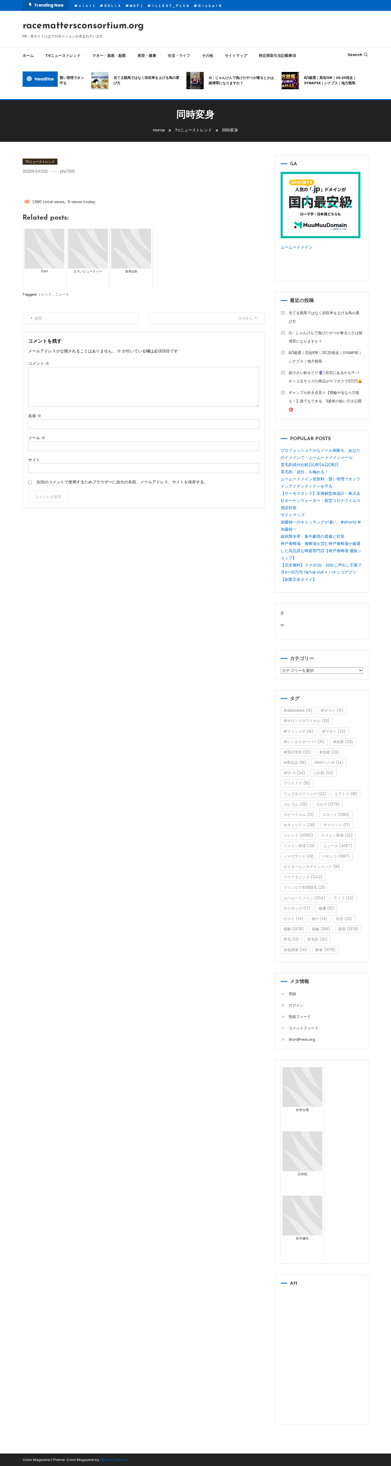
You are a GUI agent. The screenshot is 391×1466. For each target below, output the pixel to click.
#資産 (329, 752)
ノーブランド (299, 856)
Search (355, 54)
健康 (326, 908)
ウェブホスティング (305, 793)
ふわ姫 (323, 772)
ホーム (28, 55)
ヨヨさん (245, 318)
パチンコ (336, 856)
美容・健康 (147, 55)
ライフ (344, 898)
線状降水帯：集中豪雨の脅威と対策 (312, 536)
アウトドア (297, 783)
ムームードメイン (297, 247)
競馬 (348, 929)
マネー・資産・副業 (109, 55)
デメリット (336, 825)
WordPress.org (302, 1039)
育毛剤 (317, 939)
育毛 (291, 939)
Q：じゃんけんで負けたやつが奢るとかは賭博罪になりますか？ (231, 80)
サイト (34, 460)
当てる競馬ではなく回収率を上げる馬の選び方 (136, 80)
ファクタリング (303, 877)
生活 (344, 918)
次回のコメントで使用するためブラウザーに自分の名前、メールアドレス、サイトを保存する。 (122, 482)
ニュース (62, 294)
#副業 (343, 741)
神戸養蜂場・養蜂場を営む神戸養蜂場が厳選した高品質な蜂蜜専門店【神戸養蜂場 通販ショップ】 (321, 551)
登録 (292, 993)
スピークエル (299, 814)
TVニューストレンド (63, 55)
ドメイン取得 (337, 835)
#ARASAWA (298, 710)
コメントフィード (303, 1028)
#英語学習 (297, 752)
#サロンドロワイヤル (307, 720)
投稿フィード (300, 1016)
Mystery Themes (114, 1459)
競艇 (294, 929)
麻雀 (325, 949)
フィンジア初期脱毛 (304, 887)
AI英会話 (295, 762)
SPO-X (294, 772)
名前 (34, 416)
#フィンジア (299, 731)
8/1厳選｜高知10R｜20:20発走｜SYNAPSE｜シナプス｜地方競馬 (320, 80)
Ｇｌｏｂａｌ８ (210, 5)
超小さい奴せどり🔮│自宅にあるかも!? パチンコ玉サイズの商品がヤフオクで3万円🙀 (325, 377)
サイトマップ (236, 55)
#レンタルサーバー (304, 741)
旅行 (319, 918)
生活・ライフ (179, 55)
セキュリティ (299, 825)
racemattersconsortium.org (83, 26)
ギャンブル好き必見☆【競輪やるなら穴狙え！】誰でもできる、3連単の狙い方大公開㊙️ (325, 401)
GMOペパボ (328, 762)
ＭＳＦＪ (136, 5)
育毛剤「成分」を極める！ (304, 472)
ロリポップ (297, 908)
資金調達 (295, 949)
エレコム (295, 804)
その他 (207, 55)
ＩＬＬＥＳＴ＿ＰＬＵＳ (170, 5)
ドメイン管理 (299, 846)
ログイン (296, 1005)
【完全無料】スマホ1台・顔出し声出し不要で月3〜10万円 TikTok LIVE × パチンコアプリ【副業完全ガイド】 (321, 572)
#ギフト (332, 710)
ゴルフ (328, 804)
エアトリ (345, 793)
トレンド (45, 294)
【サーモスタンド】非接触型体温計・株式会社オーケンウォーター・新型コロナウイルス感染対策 (320, 500)
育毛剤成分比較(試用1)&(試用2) (309, 464)
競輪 (321, 929)
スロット (336, 814)
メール (36, 438)
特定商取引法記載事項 (277, 55)
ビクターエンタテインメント (312, 866)
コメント (38, 363)
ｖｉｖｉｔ (86, 5)
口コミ (293, 918)
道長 (38, 318)
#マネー (334, 731)
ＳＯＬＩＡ (112, 5)
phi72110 (67, 171)
